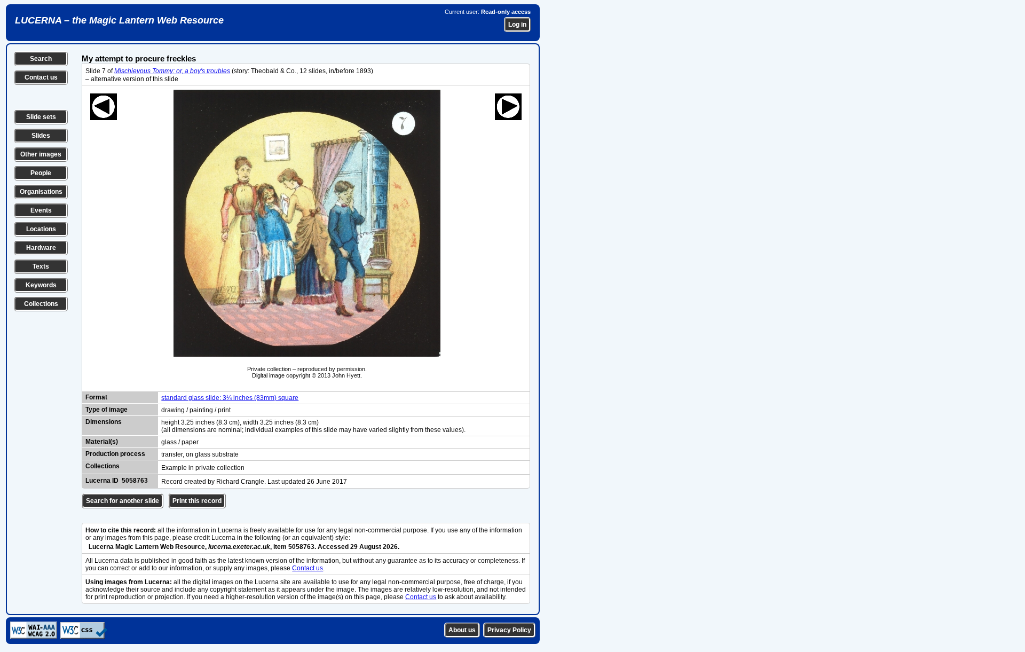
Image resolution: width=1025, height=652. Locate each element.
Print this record (197, 501)
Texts (41, 266)
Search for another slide (122, 501)
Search (41, 58)
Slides (40, 135)
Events (41, 210)
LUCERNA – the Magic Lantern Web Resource (119, 20)
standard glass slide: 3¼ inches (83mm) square (229, 398)
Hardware (41, 248)
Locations (41, 229)
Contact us (41, 77)
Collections (41, 304)
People (40, 173)
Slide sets (41, 117)
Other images (40, 154)
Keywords (41, 285)
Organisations (41, 191)
